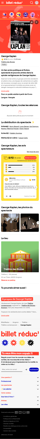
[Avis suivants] (35, 187)
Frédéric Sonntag (16, 133)
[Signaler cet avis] (10, 196)
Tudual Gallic (23, 138)
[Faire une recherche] (32, 3)
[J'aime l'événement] (36, 22)
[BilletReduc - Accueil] (14, 3)
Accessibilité (7, 428)
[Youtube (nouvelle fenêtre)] (13, 343)
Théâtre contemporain (9, 325)
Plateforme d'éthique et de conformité (15, 426)
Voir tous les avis (33, 152)
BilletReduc (5, 322)
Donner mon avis (30, 158)
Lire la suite (5, 91)
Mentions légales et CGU (11, 421)
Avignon (4, 308)
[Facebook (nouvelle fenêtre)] (5, 343)
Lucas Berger (24, 126)
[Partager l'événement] (32, 22)
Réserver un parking (8, 280)
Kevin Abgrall (14, 126)
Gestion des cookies (9, 431)
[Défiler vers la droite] (38, 15)
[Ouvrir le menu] (3, 3)
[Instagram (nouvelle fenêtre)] (22, 343)
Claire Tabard (24, 129)
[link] (4, 15)
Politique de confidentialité (11, 419)
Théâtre (24, 322)
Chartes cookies (8, 423)
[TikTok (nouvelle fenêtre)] (31, 343)
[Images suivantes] (38, 222)
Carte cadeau (6, 393)
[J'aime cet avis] (7, 196)
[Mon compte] (37, 3)
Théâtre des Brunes (8, 62)
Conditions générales (10, 416)
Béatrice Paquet (13, 129)
